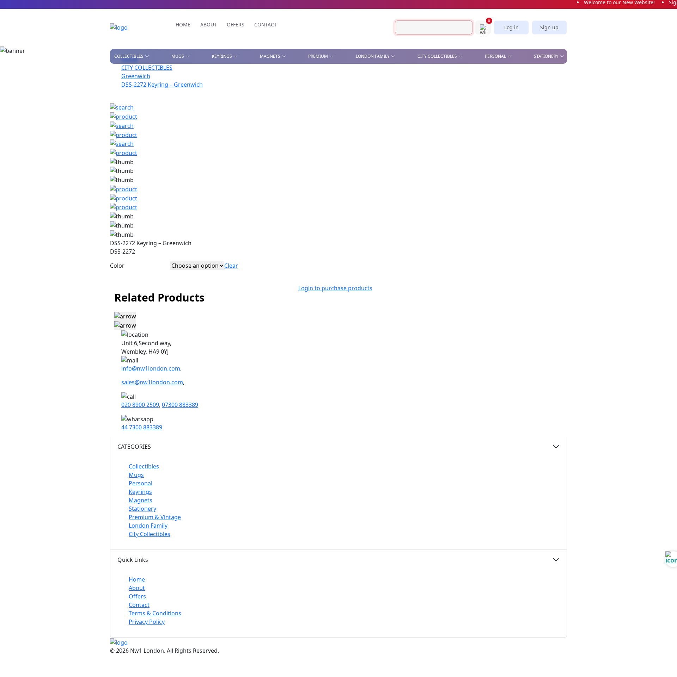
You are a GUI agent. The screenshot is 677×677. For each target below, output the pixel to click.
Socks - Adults (332, 131)
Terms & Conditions (155, 613)
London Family (148, 525)
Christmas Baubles (136, 86)
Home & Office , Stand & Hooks (463, 78)
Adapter (325, 76)
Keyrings (140, 492)
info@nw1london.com (150, 368)
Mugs (136, 475)
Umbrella (462, 141)
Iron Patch (127, 127)
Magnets (140, 500)
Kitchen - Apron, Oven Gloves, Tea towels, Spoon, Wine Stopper (476, 105)
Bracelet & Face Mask (340, 91)
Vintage (190, 127)
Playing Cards (384, 76)
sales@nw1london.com (152, 382)
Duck (120, 96)
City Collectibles (149, 534)
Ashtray (123, 76)
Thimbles (393, 141)
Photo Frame (398, 120)
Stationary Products (393, 91)
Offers (137, 596)
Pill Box (460, 120)
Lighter (324, 120)
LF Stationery (215, 96)
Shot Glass (127, 117)
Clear (231, 265)
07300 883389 (180, 405)
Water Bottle (331, 141)
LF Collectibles (217, 76)
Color (117, 265)
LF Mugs (208, 86)
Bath (271, 76)
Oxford (275, 96)
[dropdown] (148, 56)
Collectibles (144, 466)
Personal (140, 483)
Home (137, 579)
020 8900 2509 (140, 405)
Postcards (448, 91)
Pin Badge (125, 107)
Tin (263, 117)
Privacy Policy (147, 622)
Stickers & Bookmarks (529, 76)
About (137, 588)
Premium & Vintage (155, 517)
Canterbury (280, 86)
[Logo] (129, 27)
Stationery (142, 509)
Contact (139, 605)
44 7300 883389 (141, 427)
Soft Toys (461, 131)
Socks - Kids (396, 131)
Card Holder (330, 101)
